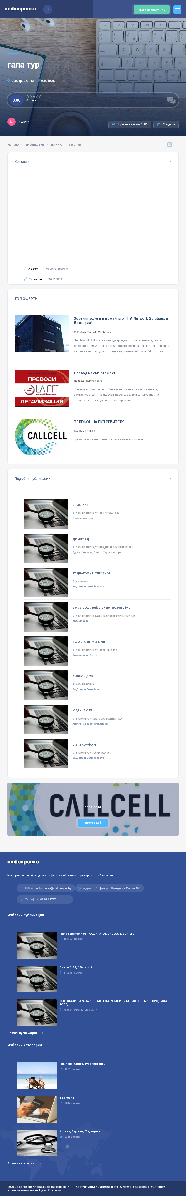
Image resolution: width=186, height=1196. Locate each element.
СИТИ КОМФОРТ (85, 744)
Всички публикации (22, 1033)
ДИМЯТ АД (81, 539)
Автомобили (80, 620)
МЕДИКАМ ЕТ (82, 710)
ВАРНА (56, 144)
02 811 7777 (48, 899)
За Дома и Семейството (88, 586)
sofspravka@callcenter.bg (54, 888)
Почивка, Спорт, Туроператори (101, 552)
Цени (42, 1190)
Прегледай (93, 822)
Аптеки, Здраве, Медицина (90, 723)
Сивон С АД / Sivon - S (76, 967)
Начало (13, 144)
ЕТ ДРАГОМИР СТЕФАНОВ (92, 573)
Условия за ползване (22, 1190)
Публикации (35, 144)
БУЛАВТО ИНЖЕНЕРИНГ (90, 642)
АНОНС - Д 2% (83, 676)
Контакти (54, 1190)
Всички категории (21, 1163)
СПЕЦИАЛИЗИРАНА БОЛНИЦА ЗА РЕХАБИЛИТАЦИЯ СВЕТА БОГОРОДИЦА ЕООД (113, 1002)
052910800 (48, 81)
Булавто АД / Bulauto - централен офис (101, 607)
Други (77, 552)
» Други (24, 121)
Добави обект (149, 10)
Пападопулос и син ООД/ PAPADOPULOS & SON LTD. (97, 933)
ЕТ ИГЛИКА (80, 504)
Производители (83, 518)
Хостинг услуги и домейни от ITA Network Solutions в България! (120, 1186)
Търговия (67, 1097)
